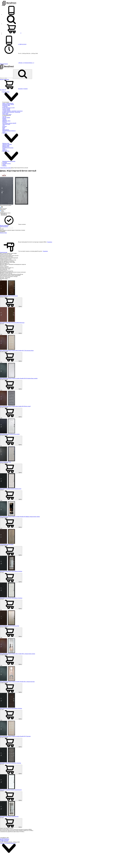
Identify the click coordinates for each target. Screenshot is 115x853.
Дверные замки (5, 145)
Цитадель (4, 126)
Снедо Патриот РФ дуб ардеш (6, 544)
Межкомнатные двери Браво (8, 161)
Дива (3, 128)
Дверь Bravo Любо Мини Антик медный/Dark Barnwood (12, 322)
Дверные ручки (5, 143)
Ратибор (4, 118)
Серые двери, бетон (6, 114)
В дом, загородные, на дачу (8, 107)
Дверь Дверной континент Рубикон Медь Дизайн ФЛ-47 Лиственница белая (17, 350)
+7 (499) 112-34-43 (4, 841)
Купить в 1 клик (3, 232)
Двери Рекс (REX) (6, 120)
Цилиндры (4, 149)
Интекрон (4, 121)
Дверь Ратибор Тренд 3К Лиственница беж (9, 625)
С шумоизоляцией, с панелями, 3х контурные (12, 110)
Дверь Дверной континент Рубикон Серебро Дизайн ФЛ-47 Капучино (15, 736)
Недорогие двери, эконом (8, 104)
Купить (20, 306)
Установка (4, 162)
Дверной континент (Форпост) (9, 130)
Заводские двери (6, 124)
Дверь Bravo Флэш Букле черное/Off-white (9, 816)
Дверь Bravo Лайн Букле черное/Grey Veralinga (10, 763)
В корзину (2, 231)
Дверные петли (5, 146)
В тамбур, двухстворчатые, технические (11, 112)
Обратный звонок (4, 63)
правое (2, 211)
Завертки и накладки (7, 144)
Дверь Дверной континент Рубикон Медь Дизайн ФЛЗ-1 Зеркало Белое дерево (17, 653)
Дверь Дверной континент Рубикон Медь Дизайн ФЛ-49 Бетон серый (15, 406)
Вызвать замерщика (4, 79)
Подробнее (49, 242)
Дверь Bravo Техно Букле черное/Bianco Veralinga (11, 598)
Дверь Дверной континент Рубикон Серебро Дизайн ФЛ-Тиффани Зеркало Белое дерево (20, 516)
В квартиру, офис (6, 105)
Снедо (3, 131)
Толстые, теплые (6, 109)
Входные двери (5, 91)
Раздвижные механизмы (7, 147)
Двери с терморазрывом (7, 103)
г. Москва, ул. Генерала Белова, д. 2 (8, 843)
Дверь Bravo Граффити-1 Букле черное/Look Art (10, 488)
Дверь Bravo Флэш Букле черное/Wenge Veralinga (11, 571)
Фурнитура (4, 132)
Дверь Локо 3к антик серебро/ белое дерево (10, 434)
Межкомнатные (5, 151)
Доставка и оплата (6, 163)
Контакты (4, 165)
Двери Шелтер (5, 129)
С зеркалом (5, 106)
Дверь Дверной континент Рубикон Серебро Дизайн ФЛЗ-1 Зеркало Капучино (17, 681)
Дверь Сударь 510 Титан (5, 462)
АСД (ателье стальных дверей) (9, 123)
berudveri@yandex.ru (4, 838)
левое (2, 210)
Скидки (4, 164)
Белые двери (5, 113)
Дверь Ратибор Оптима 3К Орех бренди (9, 295)
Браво (3, 127)
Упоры (3, 148)
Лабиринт (4, 119)
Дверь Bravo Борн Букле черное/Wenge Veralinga (11, 708)
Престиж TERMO (6, 117)
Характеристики (3, 252)
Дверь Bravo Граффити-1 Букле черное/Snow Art (11, 789)
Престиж (4, 116)
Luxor (3, 125)
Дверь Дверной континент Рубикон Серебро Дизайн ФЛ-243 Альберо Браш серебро (18, 378)
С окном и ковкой (6, 108)
